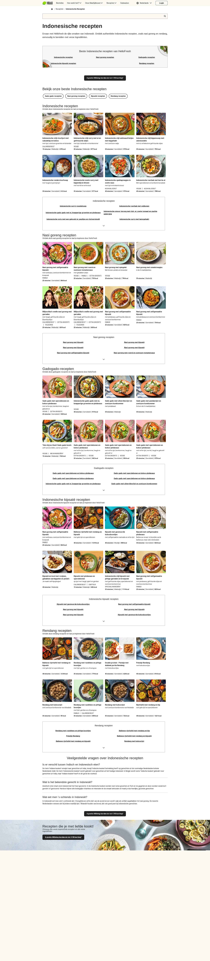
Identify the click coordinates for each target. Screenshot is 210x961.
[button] (144, 3)
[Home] (52, 9)
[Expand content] (104, 225)
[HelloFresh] (47, 3)
